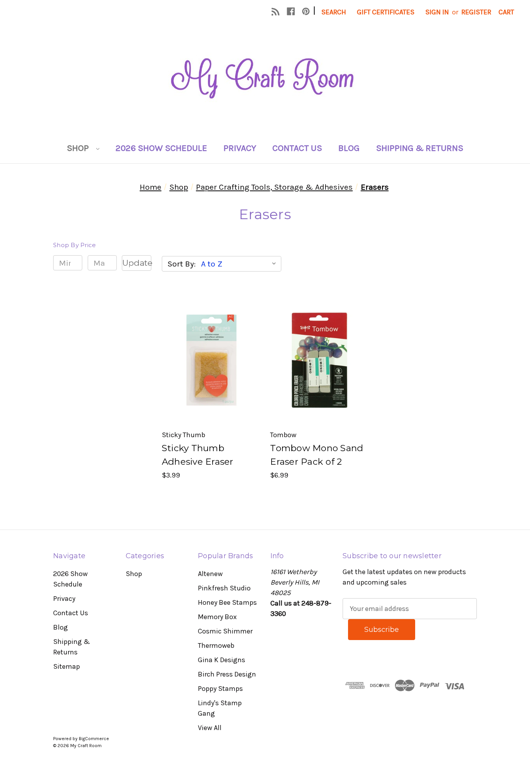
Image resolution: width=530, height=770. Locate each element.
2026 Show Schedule (161, 148)
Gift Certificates (385, 12)
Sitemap (66, 666)
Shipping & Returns (419, 148)
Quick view (210, 343)
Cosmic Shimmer (225, 631)
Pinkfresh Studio (224, 588)
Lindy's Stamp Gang (220, 708)
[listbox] (240, 263)
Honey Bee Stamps (227, 602)
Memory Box (217, 617)
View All (210, 727)
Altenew (210, 573)
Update (136, 263)
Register (476, 12)
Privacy (239, 148)
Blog (349, 148)
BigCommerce (94, 738)
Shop (79, 148)
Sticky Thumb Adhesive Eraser (198, 455)
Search (333, 12)
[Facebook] (291, 11)
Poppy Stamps (220, 688)
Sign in (437, 12)
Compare (208, 360)
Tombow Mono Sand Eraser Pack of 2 (316, 455)
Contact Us (297, 148)
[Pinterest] (306, 11)
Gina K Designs (221, 660)
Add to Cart (210, 377)
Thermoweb (216, 645)
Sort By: (182, 263)
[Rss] (276, 11)
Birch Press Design (227, 674)
